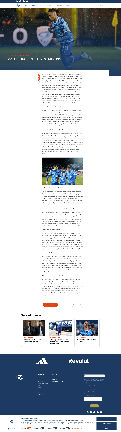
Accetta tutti (107, 419)
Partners (39, 390)
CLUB (26, 5)
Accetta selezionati (106, 423)
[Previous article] (74, 305)
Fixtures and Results (42, 383)
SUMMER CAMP (59, 5)
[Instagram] (17, 1)
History (39, 385)
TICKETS (33, 5)
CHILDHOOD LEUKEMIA (58, 381)
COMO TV (68, 5)
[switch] (42, 428)
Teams (39, 387)
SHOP (41, 5)
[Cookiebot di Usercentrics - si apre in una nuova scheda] (12, 429)
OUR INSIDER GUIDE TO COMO (60, 377)
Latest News (40, 381)
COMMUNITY (55, 379)
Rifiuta (106, 428)
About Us (39, 376)
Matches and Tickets (42, 379)
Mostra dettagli (76, 428)
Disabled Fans (40, 394)
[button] (28, 5)
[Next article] (80, 305)
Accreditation (40, 392)
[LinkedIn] (101, 412)
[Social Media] (20, 1)
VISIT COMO (49, 5)
